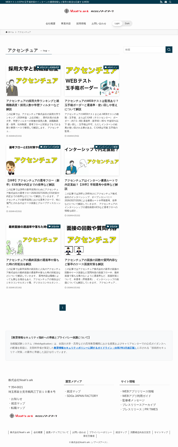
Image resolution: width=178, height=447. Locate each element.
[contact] (165, 2)
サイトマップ (161, 432)
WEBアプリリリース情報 (138, 391)
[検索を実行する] (168, 49)
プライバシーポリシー (100, 432)
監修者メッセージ (133, 400)
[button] (122, 23)
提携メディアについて (57, 432)
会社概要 (38, 432)
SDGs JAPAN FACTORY (82, 395)
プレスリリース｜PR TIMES (140, 409)
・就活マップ (16, 403)
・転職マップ (16, 407)
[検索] (170, 2)
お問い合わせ (79, 432)
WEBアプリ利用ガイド (136, 395)
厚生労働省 (89, 436)
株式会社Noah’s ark (20, 432)
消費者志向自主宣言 (140, 432)
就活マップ (74, 391)
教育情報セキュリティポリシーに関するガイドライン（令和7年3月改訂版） (95, 347)
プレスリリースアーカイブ (139, 404)
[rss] (161, 2)
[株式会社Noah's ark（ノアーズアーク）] (89, 11)
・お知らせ (15, 398)
